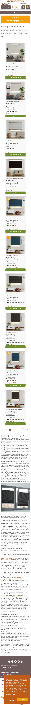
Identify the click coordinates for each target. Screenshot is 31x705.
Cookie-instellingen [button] (11, 699)
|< (2, 430)
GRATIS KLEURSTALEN (15, 1)
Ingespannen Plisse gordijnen (8, 558)
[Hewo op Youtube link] (18, 662)
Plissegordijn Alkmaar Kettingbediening (14, 140)
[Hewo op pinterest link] (12, 662)
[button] (28, 675)
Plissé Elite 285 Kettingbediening (12, 293)
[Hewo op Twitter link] (15, 662)
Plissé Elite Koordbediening (11, 332)
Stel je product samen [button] (15, 77)
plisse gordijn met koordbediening (12, 595)
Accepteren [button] (22, 699)
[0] (27, 8)
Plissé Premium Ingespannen (12, 63)
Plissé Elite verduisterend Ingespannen (14, 409)
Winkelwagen (22, 704)
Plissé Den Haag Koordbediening (12, 255)
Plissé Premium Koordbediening (12, 101)
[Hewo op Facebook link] (9, 662)
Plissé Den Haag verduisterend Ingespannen (15, 370)
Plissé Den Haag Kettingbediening (13, 217)
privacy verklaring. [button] (11, 694)
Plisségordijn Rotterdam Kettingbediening (14, 178)
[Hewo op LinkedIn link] (21, 662)
